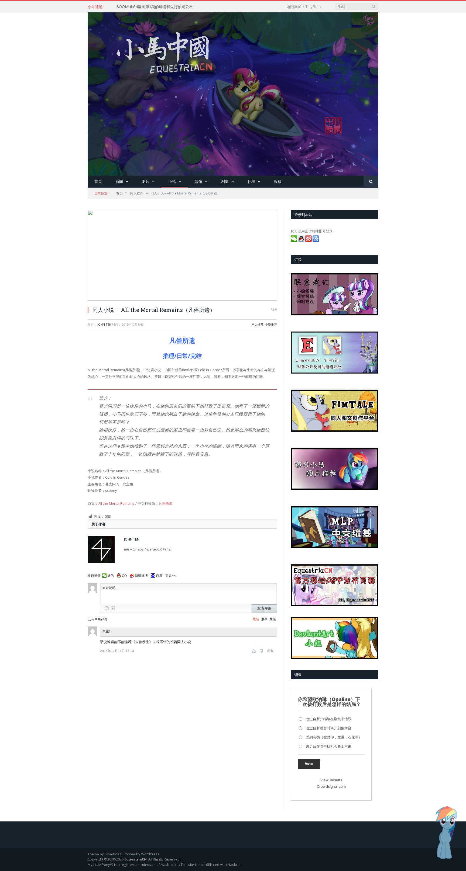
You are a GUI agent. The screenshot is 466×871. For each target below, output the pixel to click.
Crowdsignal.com (331, 786)
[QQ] (301, 240)
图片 (145, 181)
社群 (251, 181)
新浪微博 (141, 576)
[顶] (254, 651)
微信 (110, 576)
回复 (270, 651)
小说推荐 (271, 324)
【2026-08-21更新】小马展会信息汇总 (148, 6)
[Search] (371, 182)
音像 (198, 181)
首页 (98, 181)
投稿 (278, 181)
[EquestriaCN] (233, 93)
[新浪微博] (309, 240)
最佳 (272, 619)
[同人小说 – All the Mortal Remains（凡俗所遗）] (182, 256)
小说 (172, 181)
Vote (309, 763)
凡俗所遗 (166, 503)
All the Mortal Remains (116, 503)
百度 (159, 576)
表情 (107, 608)
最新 (256, 619)
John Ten (104, 324)
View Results (331, 780)
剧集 (225, 181)
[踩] (262, 651)
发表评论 (264, 608)
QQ (124, 576)
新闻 (119, 181)
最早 (264, 619)
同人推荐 (257, 324)
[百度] (316, 240)
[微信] (294, 240)
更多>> (170, 576)
